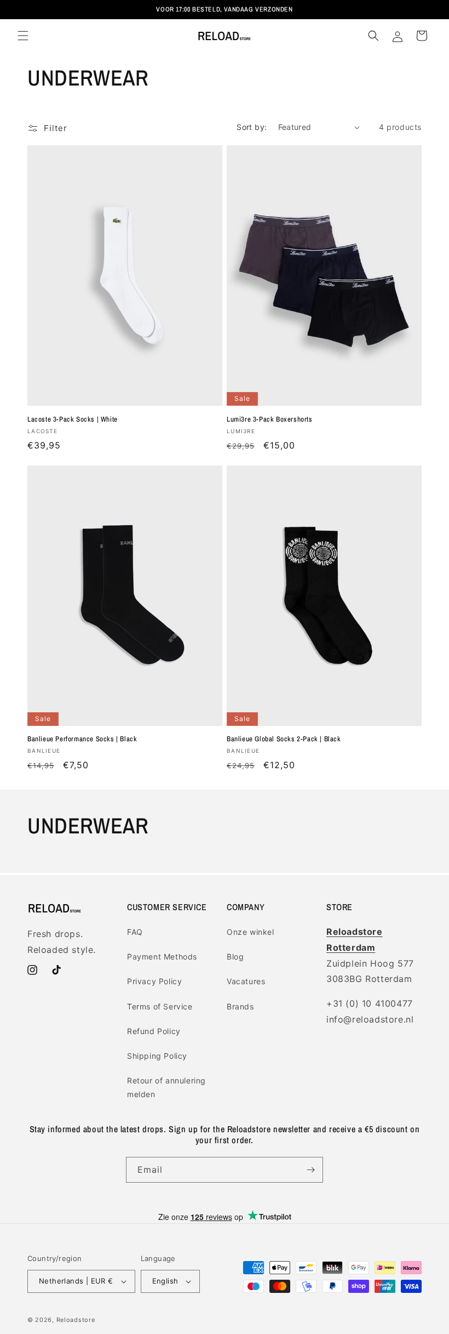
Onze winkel (250, 931)
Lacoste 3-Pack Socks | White (72, 419)
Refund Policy (154, 1031)
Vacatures (246, 981)
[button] (23, 36)
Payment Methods (162, 956)
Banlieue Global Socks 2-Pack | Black (284, 739)
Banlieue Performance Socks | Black (82, 739)
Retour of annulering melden (166, 1087)
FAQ (135, 931)
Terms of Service (160, 1006)
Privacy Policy (154, 981)
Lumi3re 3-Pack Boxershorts (270, 419)
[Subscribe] (310, 1170)
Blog (235, 956)
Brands (240, 1006)
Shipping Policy (157, 1055)
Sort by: (252, 127)
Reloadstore (75, 1320)
